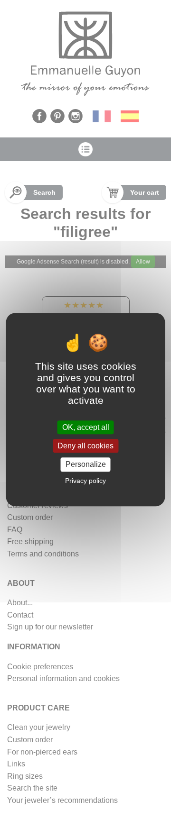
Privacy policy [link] (85, 480)
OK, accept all (85, 427)
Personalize (86, 465)
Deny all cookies (85, 446)
